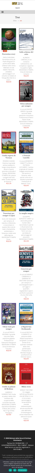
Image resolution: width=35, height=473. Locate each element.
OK (10, 470)
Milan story (26, 387)
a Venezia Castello (26, 157)
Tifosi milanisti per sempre (26, 105)
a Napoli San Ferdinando (26, 328)
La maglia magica (26, 213)
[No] (33, 466)
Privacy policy (22, 470)
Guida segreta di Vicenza (8, 157)
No (15, 470)
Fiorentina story (8, 54)
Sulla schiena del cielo (26, 53)
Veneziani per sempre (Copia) (9, 214)
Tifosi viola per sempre (9, 328)
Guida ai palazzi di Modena (8, 388)
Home (15, 21)
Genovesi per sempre (26, 270)
